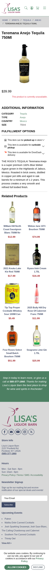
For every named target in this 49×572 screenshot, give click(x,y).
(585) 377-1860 (9, 453)
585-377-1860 (17, 381)
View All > (6, 543)
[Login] (31, 8)
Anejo (23, 117)
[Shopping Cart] (37, 8)
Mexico (23, 121)
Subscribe (8, 505)
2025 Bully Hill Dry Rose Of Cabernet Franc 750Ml (36, 310)
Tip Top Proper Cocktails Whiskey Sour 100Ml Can (12, 310)
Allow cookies (17, 567)
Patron (8, 519)
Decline (38, 567)
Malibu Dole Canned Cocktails (19, 522)
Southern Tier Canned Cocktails (20, 534)
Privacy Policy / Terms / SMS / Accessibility (22, 475)
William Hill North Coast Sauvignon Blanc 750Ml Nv (12, 229)
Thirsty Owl (10, 538)
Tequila (23, 114)
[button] (26, 8)
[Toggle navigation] (44, 8)
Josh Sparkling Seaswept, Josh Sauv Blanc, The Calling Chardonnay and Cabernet (24, 528)
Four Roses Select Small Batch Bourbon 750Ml (12, 353)
